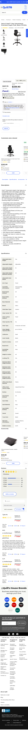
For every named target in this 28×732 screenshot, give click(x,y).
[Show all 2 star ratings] (14, 484)
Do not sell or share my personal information (14, 724)
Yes (11, 525)
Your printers (22, 651)
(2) (21, 478)
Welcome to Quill (5, 694)
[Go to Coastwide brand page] (14, 600)
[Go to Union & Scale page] (10, 610)
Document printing (12, 668)
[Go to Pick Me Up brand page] (21, 600)
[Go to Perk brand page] (6, 605)
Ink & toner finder (22, 648)
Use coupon (21, 623)
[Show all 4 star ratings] (14, 480)
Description (5, 179)
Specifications (13, 179)
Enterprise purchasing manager (12, 673)
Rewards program (12, 648)
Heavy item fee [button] (10, 97)
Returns (3, 648)
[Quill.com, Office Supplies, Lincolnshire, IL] (6, 711)
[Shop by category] (1, 7)
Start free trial (22, 91)
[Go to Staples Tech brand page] (21, 605)
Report (23, 525)
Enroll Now (15, 89)
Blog (2, 697)
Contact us (3, 675)
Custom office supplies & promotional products (13, 663)
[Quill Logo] (7, 7)
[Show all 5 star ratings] (14, 478)
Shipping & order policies (4, 663)
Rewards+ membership (13, 645)
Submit (6, 128)
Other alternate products (12, 107)
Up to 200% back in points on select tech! (14, 1)
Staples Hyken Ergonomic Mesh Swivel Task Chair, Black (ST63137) (10, 159)
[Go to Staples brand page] (14, 605)
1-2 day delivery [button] (6, 169)
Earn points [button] (21, 80)
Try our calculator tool (19, 94)
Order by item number (22, 655)
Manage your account (4, 651)
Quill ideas (12, 685)
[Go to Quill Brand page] (6, 600)
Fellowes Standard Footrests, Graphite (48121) (9, 450)
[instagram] (9, 634)
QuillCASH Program (12, 652)
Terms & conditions (6, 720)
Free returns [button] (7, 112)
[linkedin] (13, 634)
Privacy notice (16, 720)
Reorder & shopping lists (22, 645)
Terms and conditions (14, 627)
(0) (22, 480)
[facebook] (17, 634)
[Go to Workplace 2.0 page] (17, 610)
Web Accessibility (5, 704)
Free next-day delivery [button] (7, 460)
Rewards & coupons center (23, 658)
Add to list (6, 116)
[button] (27, 2)
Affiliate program (12, 688)
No (16, 525)
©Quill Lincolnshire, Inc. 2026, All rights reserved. (12, 715)
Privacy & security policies (5, 672)
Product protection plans (12, 682)
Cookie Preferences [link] (17, 722)
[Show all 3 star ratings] (14, 482)
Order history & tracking (4, 645)
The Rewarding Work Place (7, 699)
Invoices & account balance (3, 655)
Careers (2, 702)
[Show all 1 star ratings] (14, 486)
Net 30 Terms (13, 659)
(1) (21, 484)
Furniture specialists (12, 677)
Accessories (21, 179)
